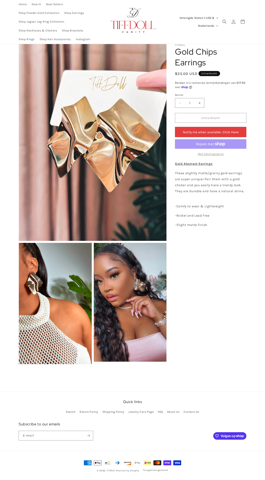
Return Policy (89, 412)
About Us (173, 412)
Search (71, 412)
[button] (224, 21)
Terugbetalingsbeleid (155, 470)
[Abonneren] (88, 435)
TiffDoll (110, 470)
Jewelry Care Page (141, 412)
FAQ (160, 412)
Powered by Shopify (127, 470)
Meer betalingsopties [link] (211, 153)
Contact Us (191, 412)
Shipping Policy (113, 412)
